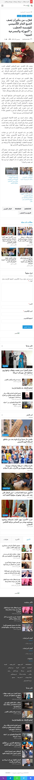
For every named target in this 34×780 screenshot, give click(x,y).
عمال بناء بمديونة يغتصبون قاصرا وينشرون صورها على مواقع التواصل (11, 626)
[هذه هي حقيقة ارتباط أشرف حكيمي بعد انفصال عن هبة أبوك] (27, 565)
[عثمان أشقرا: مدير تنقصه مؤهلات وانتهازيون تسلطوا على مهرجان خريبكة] (27, 696)
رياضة (9, 671)
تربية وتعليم (11, 667)
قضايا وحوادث (28, 677)
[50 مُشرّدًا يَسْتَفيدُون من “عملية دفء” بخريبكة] (27, 405)
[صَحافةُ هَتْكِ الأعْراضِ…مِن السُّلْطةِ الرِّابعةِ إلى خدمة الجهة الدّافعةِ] (27, 745)
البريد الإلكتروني (27, 311)
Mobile (17, 209)
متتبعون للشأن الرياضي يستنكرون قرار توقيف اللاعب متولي (11, 546)
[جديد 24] (26, 5)
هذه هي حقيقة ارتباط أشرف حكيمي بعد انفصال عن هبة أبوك (11, 563)
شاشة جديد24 (22, 674)
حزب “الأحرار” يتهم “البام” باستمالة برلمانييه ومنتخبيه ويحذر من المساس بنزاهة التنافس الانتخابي (9, 240)
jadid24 (27, 209)
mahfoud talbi (26, 39)
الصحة (23, 667)
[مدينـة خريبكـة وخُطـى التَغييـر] (27, 382)
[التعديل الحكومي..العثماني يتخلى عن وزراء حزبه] (26, 170)
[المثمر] (17, 333)
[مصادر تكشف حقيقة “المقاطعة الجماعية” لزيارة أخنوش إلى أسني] (9, 252)
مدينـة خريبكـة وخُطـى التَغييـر (13, 380)
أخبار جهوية (20, 664)
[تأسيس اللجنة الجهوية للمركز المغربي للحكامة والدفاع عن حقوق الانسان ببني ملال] (26, 189)
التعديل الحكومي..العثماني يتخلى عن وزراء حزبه (26, 177)
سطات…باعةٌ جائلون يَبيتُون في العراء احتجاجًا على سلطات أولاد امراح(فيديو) (12, 704)
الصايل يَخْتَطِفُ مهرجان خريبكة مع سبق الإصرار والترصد (11, 761)
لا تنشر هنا (20, 677)
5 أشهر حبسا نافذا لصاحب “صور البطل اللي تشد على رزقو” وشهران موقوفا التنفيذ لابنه (17, 493)
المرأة (17, 667)
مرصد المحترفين (28, 680)
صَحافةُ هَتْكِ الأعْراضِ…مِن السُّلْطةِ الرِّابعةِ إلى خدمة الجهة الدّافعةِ (11, 744)
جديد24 (24, 16)
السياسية (22, 12)
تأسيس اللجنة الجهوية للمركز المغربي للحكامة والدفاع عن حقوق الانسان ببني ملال (26, 197)
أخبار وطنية (12, 664)
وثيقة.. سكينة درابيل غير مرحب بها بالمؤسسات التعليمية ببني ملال (11, 555)
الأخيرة (17, 539)
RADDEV (8, 773)
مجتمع (13, 677)
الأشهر (28, 539)
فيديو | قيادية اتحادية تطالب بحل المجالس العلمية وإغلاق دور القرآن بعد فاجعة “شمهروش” (11, 395)
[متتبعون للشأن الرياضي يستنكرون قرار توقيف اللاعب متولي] (27, 548)
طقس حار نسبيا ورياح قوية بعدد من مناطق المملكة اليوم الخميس (17, 440)
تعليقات (6, 539)
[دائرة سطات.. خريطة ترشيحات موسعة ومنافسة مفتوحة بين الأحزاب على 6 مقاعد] (25, 231)
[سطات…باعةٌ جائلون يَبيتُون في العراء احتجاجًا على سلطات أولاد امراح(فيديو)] (27, 705)
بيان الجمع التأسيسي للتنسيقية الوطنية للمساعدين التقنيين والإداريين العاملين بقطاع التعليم (12, 179)
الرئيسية (28, 12)
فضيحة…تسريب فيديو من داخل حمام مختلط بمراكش (12, 618)
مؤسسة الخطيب (25, 213)
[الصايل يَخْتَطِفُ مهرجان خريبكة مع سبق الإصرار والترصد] (27, 762)
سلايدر (19, 16)
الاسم (30, 304)
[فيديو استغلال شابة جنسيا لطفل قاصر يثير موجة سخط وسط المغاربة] (27, 582)
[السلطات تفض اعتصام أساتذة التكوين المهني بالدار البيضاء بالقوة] (27, 754)
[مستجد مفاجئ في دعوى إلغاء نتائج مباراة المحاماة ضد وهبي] (27, 573)
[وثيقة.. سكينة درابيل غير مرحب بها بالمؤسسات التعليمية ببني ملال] (27, 556)
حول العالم (15, 671)
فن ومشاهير (14, 674)
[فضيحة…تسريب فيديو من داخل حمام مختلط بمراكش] (27, 619)
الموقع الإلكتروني (28, 318)
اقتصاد (5, 664)
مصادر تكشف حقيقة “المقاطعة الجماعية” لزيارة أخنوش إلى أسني (9, 260)
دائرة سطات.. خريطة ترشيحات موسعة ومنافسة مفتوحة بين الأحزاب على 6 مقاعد (25, 240)
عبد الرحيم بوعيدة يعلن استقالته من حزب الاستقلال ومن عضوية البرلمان (26, 260)
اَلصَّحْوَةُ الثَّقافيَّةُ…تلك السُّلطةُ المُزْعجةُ (22, 388)
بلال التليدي (7, 209)
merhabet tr (29, 664)
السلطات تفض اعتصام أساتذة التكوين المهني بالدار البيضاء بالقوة (11, 752)
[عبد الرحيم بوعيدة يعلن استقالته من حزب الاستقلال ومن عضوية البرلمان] (25, 252)
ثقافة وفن (29, 671)
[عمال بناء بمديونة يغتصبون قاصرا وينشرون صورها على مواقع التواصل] (27, 627)
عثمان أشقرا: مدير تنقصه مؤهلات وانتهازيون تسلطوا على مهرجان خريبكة (17, 371)
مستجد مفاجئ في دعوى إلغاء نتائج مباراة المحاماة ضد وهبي (12, 572)
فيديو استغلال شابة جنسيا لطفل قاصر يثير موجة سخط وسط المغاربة (11, 581)
